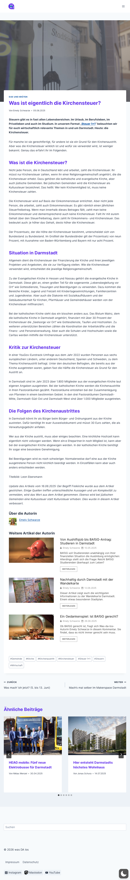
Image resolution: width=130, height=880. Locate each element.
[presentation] (33, 735)
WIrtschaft (16, 665)
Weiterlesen (68, 569)
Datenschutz (31, 862)
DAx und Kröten (18, 97)
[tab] (58, 795)
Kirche (30, 658)
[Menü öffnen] (123, 6)
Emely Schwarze (21, 110)
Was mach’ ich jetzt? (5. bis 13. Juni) (27, 685)
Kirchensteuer (66, 658)
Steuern (99, 658)
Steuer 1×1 (88, 123)
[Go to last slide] (8, 754)
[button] (123, 873)
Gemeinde (16, 658)
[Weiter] (121, 754)
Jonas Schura (84, 773)
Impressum (12, 862)
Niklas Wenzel (20, 773)
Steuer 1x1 (84, 658)
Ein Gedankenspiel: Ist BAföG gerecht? (89, 616)
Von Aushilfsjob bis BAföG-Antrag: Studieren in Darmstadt (86, 541)
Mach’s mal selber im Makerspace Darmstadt (97, 685)
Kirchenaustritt (46, 658)
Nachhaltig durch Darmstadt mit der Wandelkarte (86, 581)
